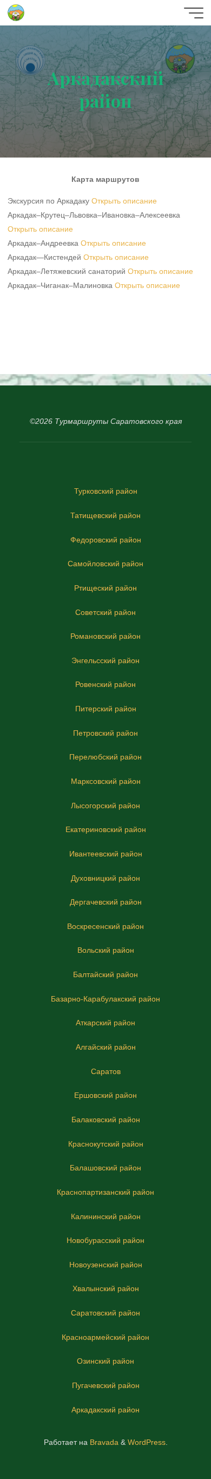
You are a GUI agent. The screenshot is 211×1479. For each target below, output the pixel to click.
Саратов (106, 1071)
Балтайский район (105, 974)
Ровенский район (105, 684)
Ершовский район (105, 1095)
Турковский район (105, 491)
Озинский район (105, 1361)
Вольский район (105, 950)
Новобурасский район (105, 1240)
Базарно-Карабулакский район (105, 998)
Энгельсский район (105, 660)
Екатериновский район (105, 829)
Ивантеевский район (105, 853)
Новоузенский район (105, 1264)
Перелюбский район (105, 756)
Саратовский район (105, 1312)
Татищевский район (105, 515)
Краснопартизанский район (105, 1192)
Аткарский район (105, 1022)
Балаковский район (105, 1119)
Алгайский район (106, 1047)
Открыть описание (124, 201)
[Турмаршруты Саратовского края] (16, 12)
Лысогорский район (105, 805)
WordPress (147, 1442)
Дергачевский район (106, 902)
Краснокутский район (105, 1144)
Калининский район (106, 1216)
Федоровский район (105, 539)
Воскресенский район (105, 926)
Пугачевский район (106, 1385)
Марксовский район (106, 781)
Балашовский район (105, 1167)
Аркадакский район (105, 1409)
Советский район (105, 612)
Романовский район (105, 636)
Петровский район (105, 733)
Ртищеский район (105, 588)
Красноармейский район (105, 1337)
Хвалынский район (105, 1288)
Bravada (103, 1442)
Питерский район (105, 708)
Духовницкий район (105, 878)
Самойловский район (105, 563)
